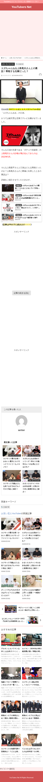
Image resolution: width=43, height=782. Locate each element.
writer (21, 430)
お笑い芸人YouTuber (8, 64)
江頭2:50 (20, 64)
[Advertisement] (21, 33)
